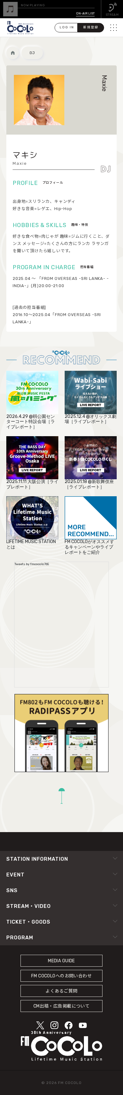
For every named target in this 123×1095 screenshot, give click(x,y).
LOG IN (67, 27)
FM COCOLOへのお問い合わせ (61, 976)
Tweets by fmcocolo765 (32, 564)
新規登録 (90, 27)
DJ (32, 53)
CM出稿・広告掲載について (61, 1006)
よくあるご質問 (61, 991)
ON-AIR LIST (85, 13)
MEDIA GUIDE (61, 961)
